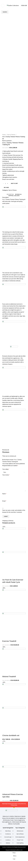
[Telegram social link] (11, 192)
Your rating (5, 469)
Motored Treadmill (9, 677)
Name (4, 493)
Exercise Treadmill (9, 641)
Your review (6, 475)
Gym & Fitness (11, 134)
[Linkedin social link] (9, 192)
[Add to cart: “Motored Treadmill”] (4, 673)
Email (4, 501)
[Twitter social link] (5, 192)
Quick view (8, 577)
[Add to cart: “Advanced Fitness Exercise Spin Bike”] (4, 791)
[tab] (10, 194)
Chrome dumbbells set (10, 735)
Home (4, 134)
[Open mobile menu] (2, 5)
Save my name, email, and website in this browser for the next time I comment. (13, 511)
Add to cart (14, 183)
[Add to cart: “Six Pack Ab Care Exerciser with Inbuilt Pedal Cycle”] (4, 577)
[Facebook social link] (4, 192)
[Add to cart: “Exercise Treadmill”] (4, 638)
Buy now (6, 187)
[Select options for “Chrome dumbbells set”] (4, 732)
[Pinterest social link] (7, 192)
